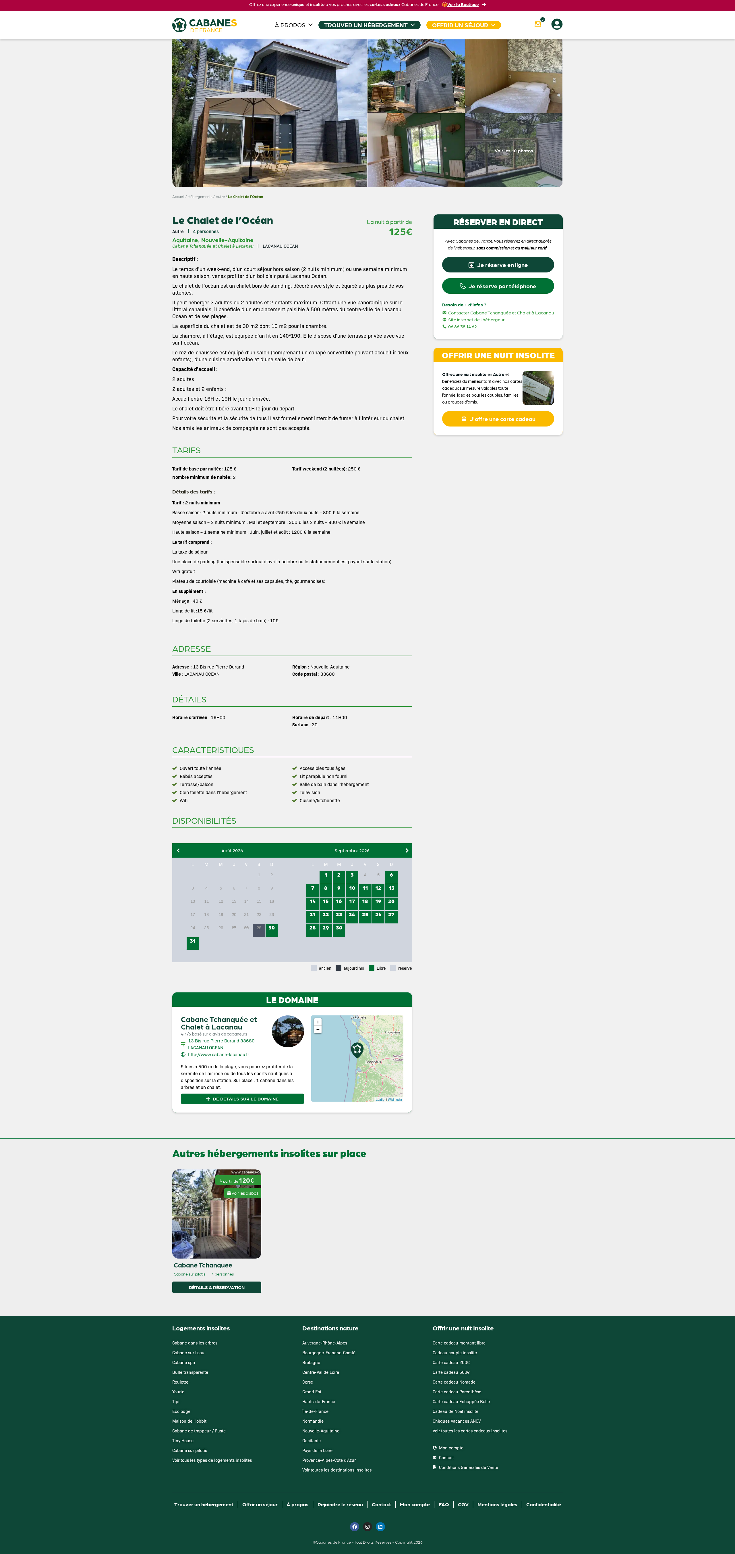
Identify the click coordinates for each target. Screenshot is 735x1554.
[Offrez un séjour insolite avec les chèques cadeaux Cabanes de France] (367, 776)
